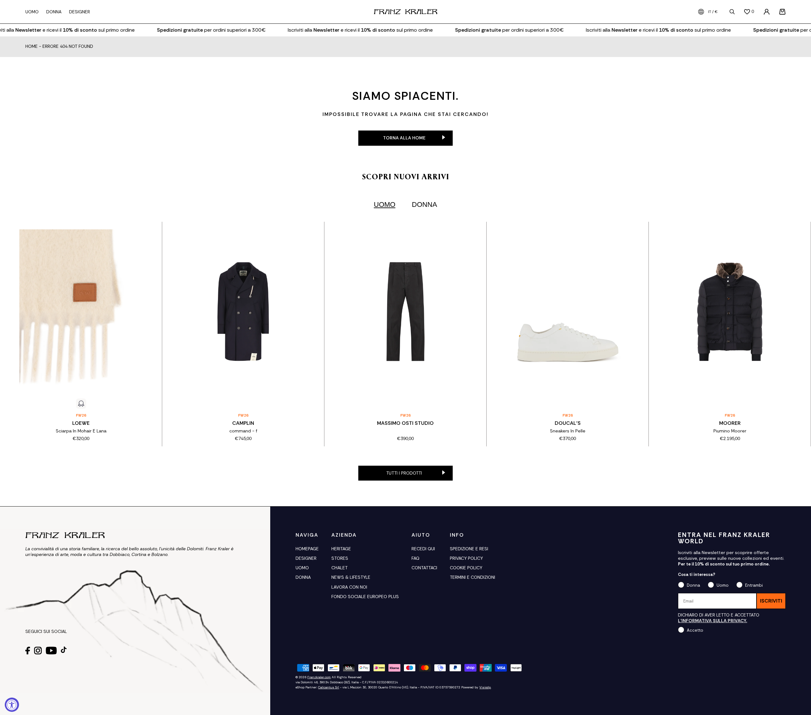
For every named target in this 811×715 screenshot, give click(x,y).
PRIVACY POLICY (466, 558)
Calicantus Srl (328, 687)
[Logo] (405, 11)
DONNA (303, 577)
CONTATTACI (424, 568)
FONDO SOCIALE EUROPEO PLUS (365, 596)
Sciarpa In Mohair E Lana (81, 431)
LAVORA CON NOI (349, 587)
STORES (339, 558)
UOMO (302, 568)
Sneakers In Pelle (567, 431)
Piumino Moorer (729, 431)
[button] (782, 12)
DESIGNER (306, 558)
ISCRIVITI (771, 600)
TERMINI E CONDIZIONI (472, 577)
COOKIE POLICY (466, 568)
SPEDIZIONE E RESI (469, 549)
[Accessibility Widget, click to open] (12, 705)
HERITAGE (341, 549)
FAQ (415, 558)
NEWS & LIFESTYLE (350, 577)
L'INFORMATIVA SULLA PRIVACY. (712, 620)
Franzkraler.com (319, 677)
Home (31, 46)
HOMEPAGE (307, 549)
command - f (243, 431)
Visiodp (485, 687)
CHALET (339, 568)
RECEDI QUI (423, 549)
